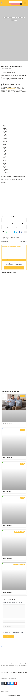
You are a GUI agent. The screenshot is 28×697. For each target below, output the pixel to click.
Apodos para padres (7, 423)
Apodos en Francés (7, 491)
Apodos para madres (7, 457)
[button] (25, 3)
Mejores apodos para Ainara (9, 72)
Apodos (2, 63)
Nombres (6, 63)
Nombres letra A (10, 238)
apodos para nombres (11, 88)
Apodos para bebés (7, 525)
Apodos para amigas (7, 558)
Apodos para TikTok (7, 592)
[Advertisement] (14, 37)
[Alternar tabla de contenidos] (14, 69)
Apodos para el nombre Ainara (9, 70)
